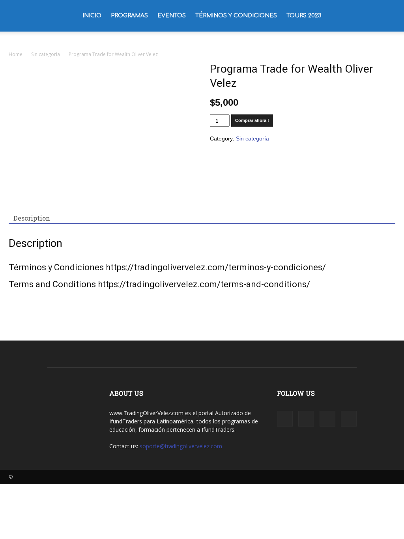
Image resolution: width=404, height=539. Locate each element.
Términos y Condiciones (236, 16)
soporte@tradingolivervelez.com (181, 446)
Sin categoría (45, 54)
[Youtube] (349, 419)
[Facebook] (285, 419)
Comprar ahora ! (252, 120)
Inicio (91, 16)
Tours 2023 (304, 16)
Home (15, 54)
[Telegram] (327, 419)
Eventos (171, 16)
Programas (129, 16)
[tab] (32, 218)
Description (31, 218)
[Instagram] (306, 419)
